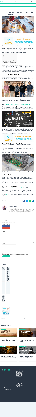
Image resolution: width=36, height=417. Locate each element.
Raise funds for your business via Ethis (10, 62)
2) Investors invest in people (8, 57)
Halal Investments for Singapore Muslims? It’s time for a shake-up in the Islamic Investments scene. (4, 288)
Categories (32, 1)
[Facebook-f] (2, 373)
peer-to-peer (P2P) (20, 187)
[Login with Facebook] (2, 226)
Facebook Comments (12, 222)
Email (3, 246)
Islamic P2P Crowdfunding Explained (4, 268)
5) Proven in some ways (7, 61)
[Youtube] (3, 373)
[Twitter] (1, 373)
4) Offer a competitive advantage (8, 60)
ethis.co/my (8, 194)
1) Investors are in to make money (8, 56)
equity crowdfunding (11, 187)
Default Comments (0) (5, 222)
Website (3, 250)
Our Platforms (16, 1)
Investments (21, 1)
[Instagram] (5, 373)
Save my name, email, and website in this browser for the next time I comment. (15, 254)
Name (3, 243)
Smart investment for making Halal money (8, 285)
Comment (4, 231)
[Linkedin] (4, 373)
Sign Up (27, 1)
